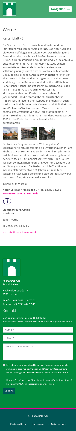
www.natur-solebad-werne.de (20, 193)
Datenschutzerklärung (30, 364)
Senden (9, 391)
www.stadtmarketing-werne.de (20, 232)
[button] (60, 9)
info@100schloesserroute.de (28, 383)
